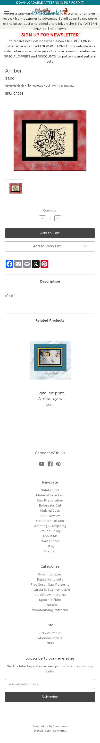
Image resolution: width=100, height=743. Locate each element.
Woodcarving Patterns (50, 610)
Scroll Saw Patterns (50, 595)
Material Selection (50, 495)
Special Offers (50, 600)
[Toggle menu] (6, 11)
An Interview (50, 516)
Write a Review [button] (63, 86)
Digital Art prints (50, 579)
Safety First (50, 490)
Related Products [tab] (50, 320)
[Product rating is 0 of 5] (15, 86)
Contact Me (50, 541)
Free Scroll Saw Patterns (50, 584)
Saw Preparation (50, 500)
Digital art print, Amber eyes (50, 396)
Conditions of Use (50, 521)
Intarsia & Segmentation (50, 590)
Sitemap (50, 551)
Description (50, 281)
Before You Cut (50, 505)
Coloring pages (50, 574)
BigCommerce (58, 726)
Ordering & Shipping (50, 526)
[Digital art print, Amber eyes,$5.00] (50, 360)
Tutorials (50, 605)
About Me (50, 536)
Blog (50, 546)
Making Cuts (50, 511)
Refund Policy (50, 531)
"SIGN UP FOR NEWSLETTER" (50, 35)
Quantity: (50, 210)
